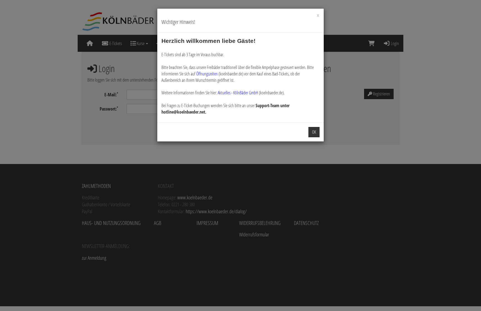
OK (314, 132)
